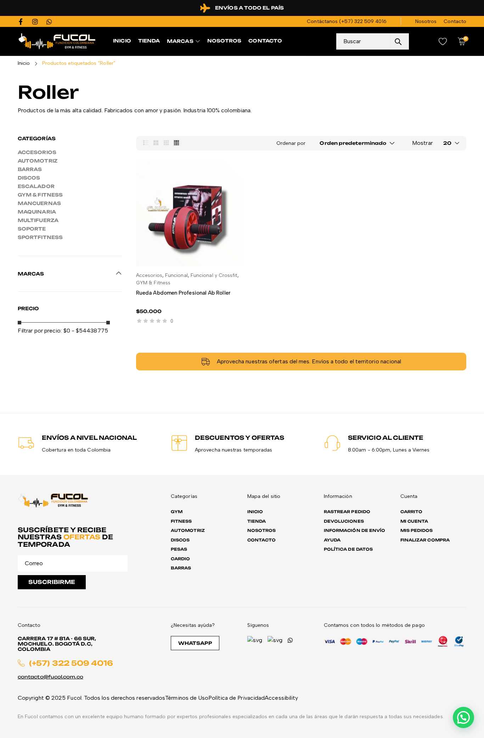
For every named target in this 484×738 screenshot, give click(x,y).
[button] (463, 717)
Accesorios (37, 152)
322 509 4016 (370, 21)
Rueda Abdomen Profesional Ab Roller (183, 293)
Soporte (32, 229)
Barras (30, 169)
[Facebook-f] (21, 21)
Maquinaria (37, 212)
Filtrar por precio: (40, 330)
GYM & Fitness (40, 195)
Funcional (176, 275)
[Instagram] (35, 21)
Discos (29, 178)
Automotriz (37, 161)
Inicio (24, 63)
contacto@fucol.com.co (50, 677)
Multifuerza (38, 220)
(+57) (346, 21)
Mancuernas (39, 203)
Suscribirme (51, 582)
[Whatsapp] (49, 21)
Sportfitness (40, 237)
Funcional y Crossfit (214, 275)
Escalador (36, 186)
